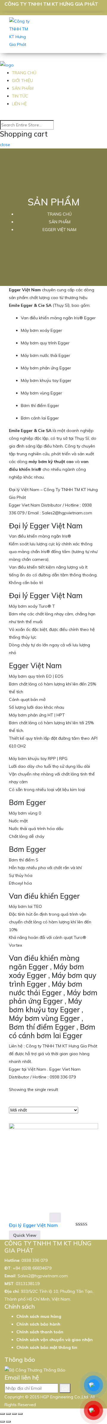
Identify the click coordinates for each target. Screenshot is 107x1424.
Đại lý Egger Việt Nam (33, 1225)
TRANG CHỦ (24, 72)
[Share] (8, 1414)
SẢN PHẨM (23, 88)
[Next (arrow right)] (8, 1422)
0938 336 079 (34, 1260)
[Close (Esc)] (2, 1414)
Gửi (65, 1388)
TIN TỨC (20, 96)
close (5, 144)
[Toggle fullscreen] (14, 1414)
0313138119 (28, 1283)
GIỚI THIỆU (22, 80)
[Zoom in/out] (20, 1414)
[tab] (84, 1104)
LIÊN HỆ (19, 103)
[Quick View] (55, 1217)
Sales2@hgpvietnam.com (43, 1275)
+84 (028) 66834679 (32, 1268)
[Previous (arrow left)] (2, 1422)
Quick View (24, 1235)
